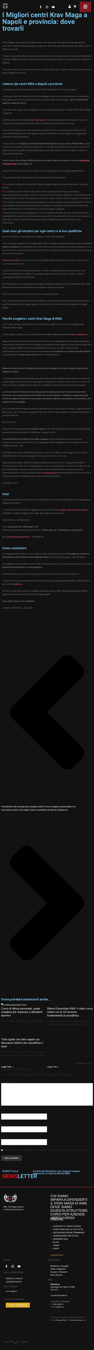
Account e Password (58, 1272)
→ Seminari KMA (59, 1239)
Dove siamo (61, 1207)
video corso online (62, 1218)
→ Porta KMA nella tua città (66, 1229)
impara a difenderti (68, 1199)
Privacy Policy (14, 1278)
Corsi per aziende (67, 1214)
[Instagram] (47, 7)
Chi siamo (59, 1196)
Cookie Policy (14, 1282)
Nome (4, 1112)
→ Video (54, 1245)
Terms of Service (76, 1320)
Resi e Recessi (56, 1275)
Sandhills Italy (21, 1342)
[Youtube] (53, 7)
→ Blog (54, 1242)
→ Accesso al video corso (65, 1226)
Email (4, 1124)
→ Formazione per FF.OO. (64, 1236)
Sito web (5, 1137)
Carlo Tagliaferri (11, 1291)
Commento (7, 1081)
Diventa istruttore (69, 1210)
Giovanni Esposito (10, 260)
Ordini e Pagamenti (58, 1269)
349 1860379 (58, 1304)
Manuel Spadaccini (36, 120)
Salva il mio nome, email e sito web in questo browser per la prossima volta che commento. (46, 1150)
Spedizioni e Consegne (59, 1266)
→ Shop (54, 1248)
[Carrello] (74, 6)
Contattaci (56, 1255)
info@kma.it (59, 1307)
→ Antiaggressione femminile (67, 1232)
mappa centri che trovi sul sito (73, 510)
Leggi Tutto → (53, 1067)
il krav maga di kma (68, 1203)
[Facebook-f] (41, 7)
